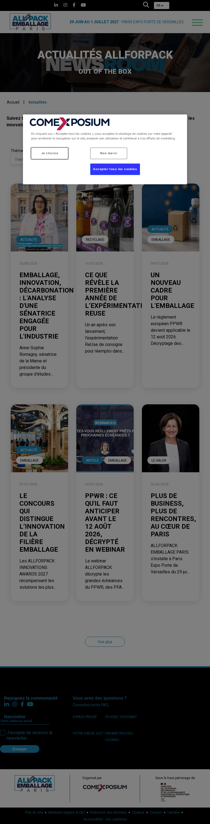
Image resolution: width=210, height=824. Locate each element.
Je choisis (50, 153)
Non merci (108, 153)
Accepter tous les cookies (115, 169)
